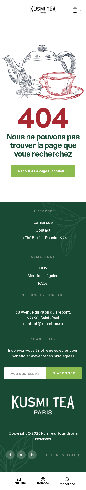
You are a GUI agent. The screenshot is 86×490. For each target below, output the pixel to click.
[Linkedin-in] (32, 454)
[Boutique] (19, 479)
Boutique (19, 483)
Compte (43, 483)
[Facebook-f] (10, 454)
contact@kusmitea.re (43, 323)
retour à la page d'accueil (41, 171)
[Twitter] (21, 454)
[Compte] (43, 479)
